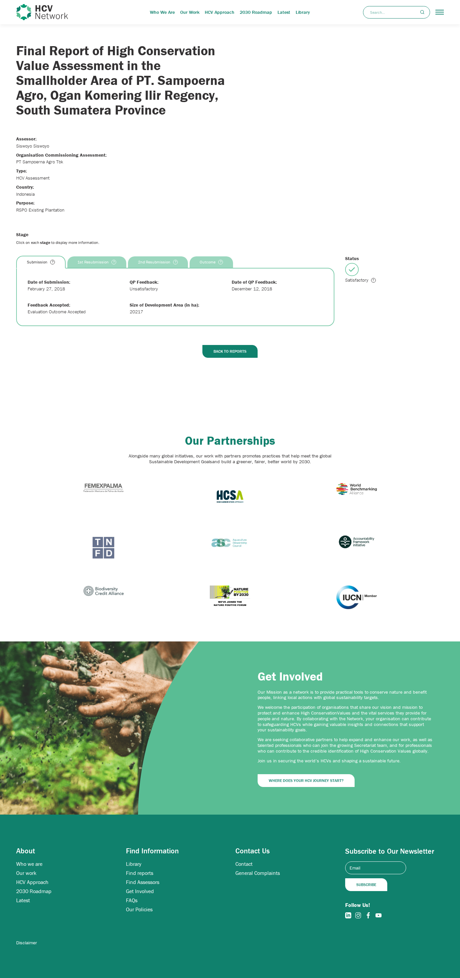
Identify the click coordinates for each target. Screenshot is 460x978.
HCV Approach (219, 12)
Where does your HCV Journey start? (306, 780)
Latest (283, 12)
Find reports (139, 873)
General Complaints (257, 873)
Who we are (29, 864)
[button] (439, 12)
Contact (244, 864)
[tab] (41, 262)
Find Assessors (142, 882)
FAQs (131, 900)
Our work (26, 873)
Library (303, 12)
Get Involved (140, 891)
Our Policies (139, 909)
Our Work (189, 12)
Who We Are (162, 12)
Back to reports (230, 351)
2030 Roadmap (256, 12)
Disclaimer (26, 943)
